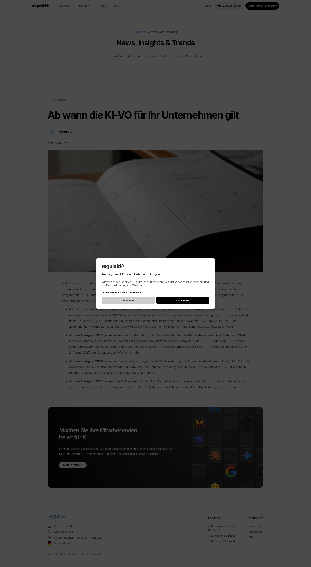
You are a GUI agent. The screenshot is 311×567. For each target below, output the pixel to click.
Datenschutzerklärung (114, 292)
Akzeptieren (183, 300)
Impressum (135, 292)
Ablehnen (128, 300)
